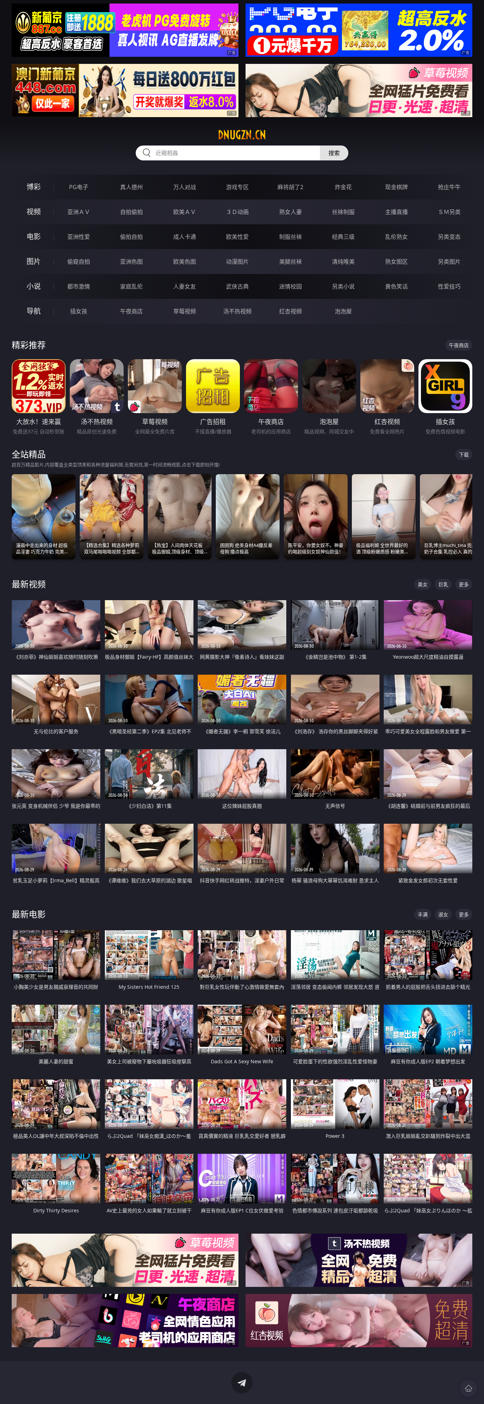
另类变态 (449, 237)
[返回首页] (468, 1388)
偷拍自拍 (131, 237)
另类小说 (343, 286)
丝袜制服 (343, 212)
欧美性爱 (237, 237)
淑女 (443, 914)
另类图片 (449, 261)
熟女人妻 (290, 212)
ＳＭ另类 (449, 212)
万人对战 (184, 187)
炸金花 (343, 187)
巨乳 (443, 584)
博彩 (34, 187)
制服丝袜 (290, 237)
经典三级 (343, 237)
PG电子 (78, 187)
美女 (423, 584)
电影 (34, 236)
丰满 (423, 914)
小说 (34, 286)
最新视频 (29, 584)
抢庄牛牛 (449, 187)
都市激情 (78, 286)
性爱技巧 (449, 286)
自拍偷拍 (131, 212)
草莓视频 (184, 311)
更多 (464, 584)
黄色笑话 (396, 286)
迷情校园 (290, 286)
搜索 (334, 153)
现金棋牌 (396, 187)
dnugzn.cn (242, 135)
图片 (34, 261)
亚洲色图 (131, 261)
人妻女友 (184, 286)
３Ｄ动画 (237, 212)
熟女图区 (396, 261)
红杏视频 (290, 311)
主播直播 (396, 212)
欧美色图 (184, 261)
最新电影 (29, 914)
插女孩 (78, 311)
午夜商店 (131, 311)
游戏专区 (237, 187)
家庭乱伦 (131, 286)
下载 (464, 454)
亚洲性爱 (78, 237)
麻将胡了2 (290, 187)
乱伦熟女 (396, 237)
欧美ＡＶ (184, 212)
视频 (34, 211)
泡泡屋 (343, 311)
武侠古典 (237, 286)
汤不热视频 (237, 311)
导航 (34, 311)
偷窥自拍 (78, 261)
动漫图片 (237, 261)
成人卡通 (184, 237)
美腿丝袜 (290, 261)
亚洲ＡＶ (78, 212)
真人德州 (131, 187)
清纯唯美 (343, 261)
